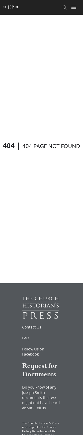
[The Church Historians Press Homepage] (40, 317)
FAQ (25, 338)
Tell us (40, 408)
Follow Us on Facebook (33, 352)
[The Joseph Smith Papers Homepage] (11, 7)
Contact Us (31, 327)
